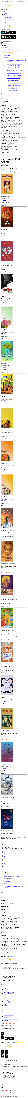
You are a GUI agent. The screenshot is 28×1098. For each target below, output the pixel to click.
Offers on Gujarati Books (10, 993)
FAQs (5, 14)
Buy (2, 200)
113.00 (12, 633)
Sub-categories (4, 47)
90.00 (10, 232)
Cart (4, 43)
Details (4, 200)
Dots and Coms (20, 1042)
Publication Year (4, 101)
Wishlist (5, 13)
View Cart (12, 956)
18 (4, 852)
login (5, 17)
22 (4, 858)
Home (9, 40)
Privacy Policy (7, 1016)
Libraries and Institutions (9, 992)
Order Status (6, 1000)
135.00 (12, 599)
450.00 (11, 800)
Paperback (3, 100)
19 (4, 854)
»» (4, 863)
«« (4, 844)
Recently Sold (7, 1002)
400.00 (11, 198)
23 (4, 859)
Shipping (6, 1017)
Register (9, 17)
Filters (2, 866)
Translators (3, 127)
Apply (2, 152)
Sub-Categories (4, 872)
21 (4, 856)
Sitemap (5, 1005)
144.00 (10, 566)
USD (8, 22)
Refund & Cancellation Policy (11, 1019)
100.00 (8, 666)
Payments (6, 1020)
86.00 (9, 365)
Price (2, 93)
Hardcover (10, 100)
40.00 (13, 332)
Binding (2, 98)
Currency (9, 19)
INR (8, 21)
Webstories (6, 1006)
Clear (7, 152)
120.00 (10, 399)
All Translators (7, 1001)
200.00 (10, 833)
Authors (2, 104)
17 (4, 851)
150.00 (10, 265)
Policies (2, 1087)
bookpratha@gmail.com (8, 971)
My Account (6, 11)
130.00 (10, 299)
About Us (6, 989)
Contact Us (6, 15)
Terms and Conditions (9, 1015)
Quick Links (3, 1084)
